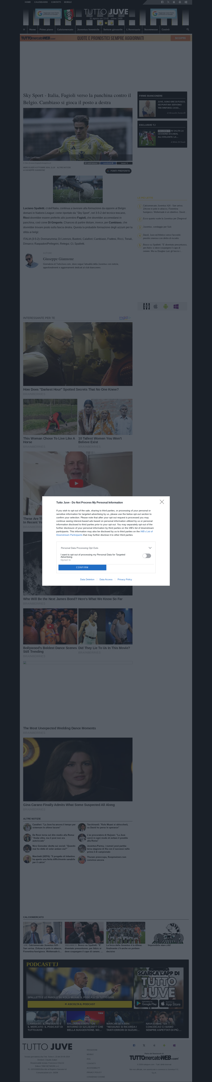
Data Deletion (87, 579)
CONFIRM (82, 567)
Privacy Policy (125, 579)
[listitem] (106, 548)
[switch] (146, 556)
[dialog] (106, 541)
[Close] (163, 503)
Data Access (106, 579)
